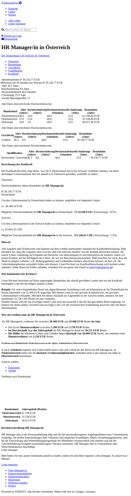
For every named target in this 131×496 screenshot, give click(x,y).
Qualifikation (15, 70)
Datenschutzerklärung (20, 473)
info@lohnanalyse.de (101, 267)
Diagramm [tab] (14, 367)
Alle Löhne (14, 20)
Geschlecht (14, 67)
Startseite (13, 8)
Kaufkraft (13, 73)
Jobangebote (11, 38)
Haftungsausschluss (18, 476)
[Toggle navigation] (20, 2)
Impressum (14, 479)
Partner (12, 485)
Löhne (11, 11)
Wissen (12, 14)
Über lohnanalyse (17, 470)
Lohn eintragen (9, 464)
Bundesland (14, 64)
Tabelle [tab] (12, 370)
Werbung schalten (17, 482)
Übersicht (13, 61)
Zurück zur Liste (13, 35)
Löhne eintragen (17, 23)
